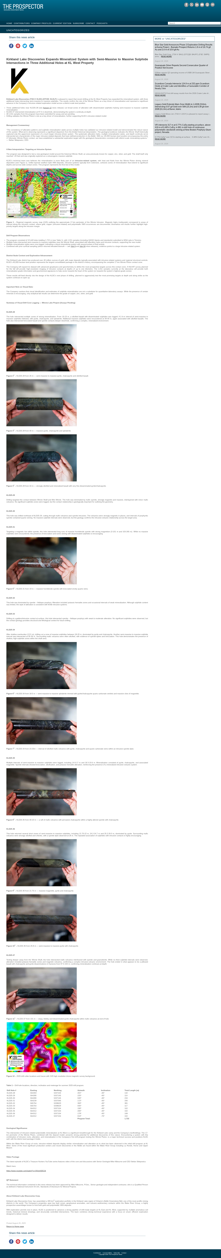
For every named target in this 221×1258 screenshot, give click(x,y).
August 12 (47, 108)
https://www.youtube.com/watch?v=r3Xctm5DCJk (26, 1171)
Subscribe (78, 23)
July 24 (82, 246)
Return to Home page (15, 1226)
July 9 (73, 246)
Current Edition (62, 23)
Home (9, 23)
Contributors (22, 23)
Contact (90, 23)
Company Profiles (41, 23)
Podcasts (102, 23)
